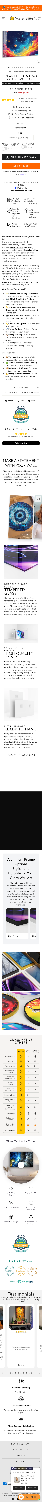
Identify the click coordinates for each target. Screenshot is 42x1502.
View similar (19, 1488)
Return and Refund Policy (21, 393)
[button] (10, 1373)
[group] (17, 923)
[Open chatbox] (29, 1497)
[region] (21, 8)
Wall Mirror (20, 1450)
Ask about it (32, 1488)
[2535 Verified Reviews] (21, 423)
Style (20, 123)
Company (20, 1456)
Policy (20, 1461)
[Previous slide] (4, 1373)
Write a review (21, 443)
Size (20, 133)
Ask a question (21, 388)
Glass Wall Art (29, 72)
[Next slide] (37, 1373)
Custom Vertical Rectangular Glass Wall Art (28, 1478)
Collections (17, 72)
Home (8, 72)
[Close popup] (38, 1470)
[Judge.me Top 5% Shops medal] (32, 1271)
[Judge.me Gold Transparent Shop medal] (9, 1271)
